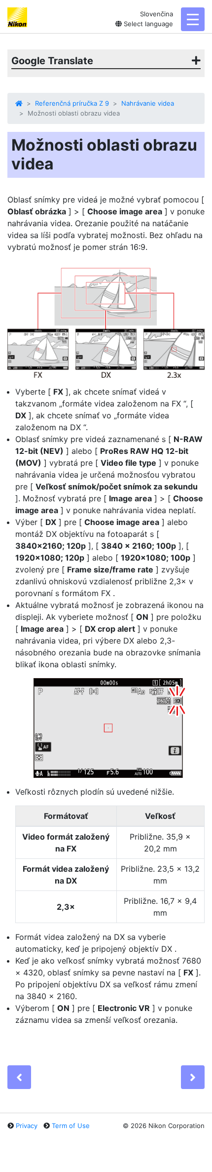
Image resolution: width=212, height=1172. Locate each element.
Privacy (26, 1126)
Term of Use (71, 1126)
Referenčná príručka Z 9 (72, 103)
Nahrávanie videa (147, 103)
